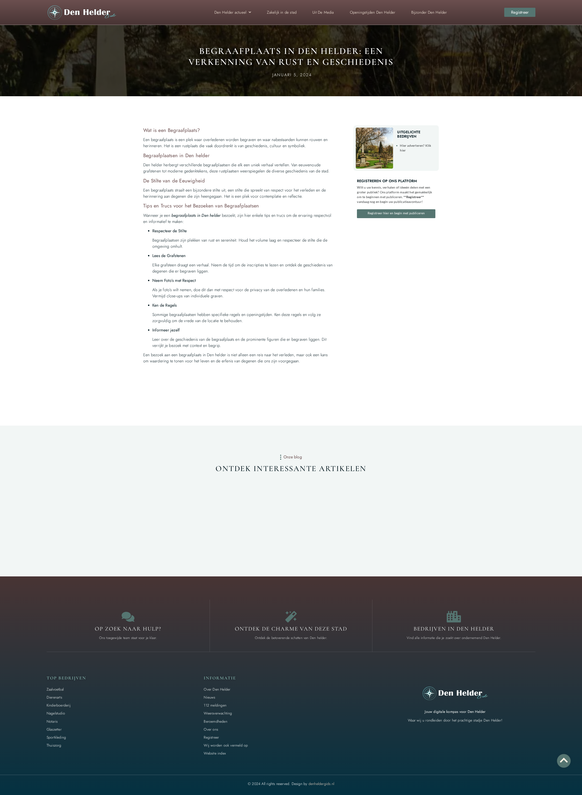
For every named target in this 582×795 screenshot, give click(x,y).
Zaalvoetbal (55, 689)
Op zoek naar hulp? (128, 628)
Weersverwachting (218, 713)
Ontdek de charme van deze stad (291, 628)
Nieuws (209, 697)
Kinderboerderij (59, 705)
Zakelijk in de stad (281, 12)
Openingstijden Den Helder (372, 12)
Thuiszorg (54, 745)
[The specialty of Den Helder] (291, 616)
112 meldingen (215, 705)
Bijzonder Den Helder (429, 12)
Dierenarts (54, 697)
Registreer (211, 737)
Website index (215, 753)
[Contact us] (128, 616)
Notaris (52, 721)
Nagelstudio (56, 713)
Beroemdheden (215, 721)
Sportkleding (56, 737)
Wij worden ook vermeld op (226, 745)
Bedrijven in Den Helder (454, 628)
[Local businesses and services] (454, 616)
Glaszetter (54, 729)
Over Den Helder (217, 689)
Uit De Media (323, 12)
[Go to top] (563, 760)
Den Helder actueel (230, 12)
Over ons (211, 729)
